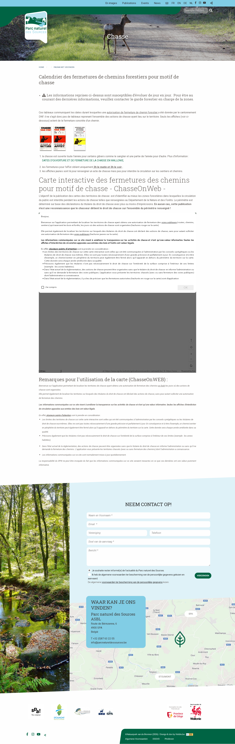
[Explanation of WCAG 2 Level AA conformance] (189, 734)
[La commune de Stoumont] (59, 712)
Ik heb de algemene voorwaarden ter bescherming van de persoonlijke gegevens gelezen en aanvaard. (136, 576)
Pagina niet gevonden (64, 67)
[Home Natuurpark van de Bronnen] (36, 27)
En (179, 3)
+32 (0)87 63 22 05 (103, 638)
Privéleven (169, 739)
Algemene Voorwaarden (136, 739)
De (185, 3)
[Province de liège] (175, 712)
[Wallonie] (195, 712)
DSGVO (156, 739)
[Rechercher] (210, 10)
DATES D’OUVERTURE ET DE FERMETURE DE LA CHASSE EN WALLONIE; (83, 160)
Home (41, 67)
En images (111, 3)
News (157, 3)
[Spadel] (106, 712)
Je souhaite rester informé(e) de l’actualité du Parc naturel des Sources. (128, 570)
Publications (129, 3)
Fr (173, 3)
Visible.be (180, 734)
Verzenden (203, 576)
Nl (191, 3)
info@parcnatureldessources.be (109, 642)
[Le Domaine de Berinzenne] (82, 712)
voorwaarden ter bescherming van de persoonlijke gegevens (132, 582)
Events (145, 3)
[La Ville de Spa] (36, 711)
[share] (211, 3)
